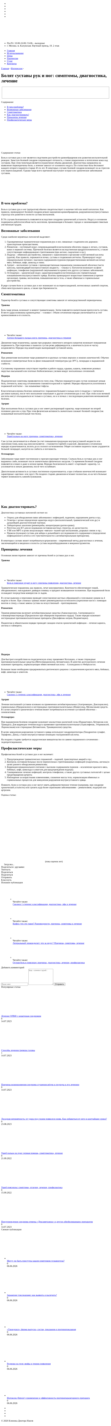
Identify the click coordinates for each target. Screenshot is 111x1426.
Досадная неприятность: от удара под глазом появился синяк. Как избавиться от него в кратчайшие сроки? (54, 1119)
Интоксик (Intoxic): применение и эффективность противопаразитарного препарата (48, 1398)
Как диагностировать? (18, 114)
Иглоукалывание (15, 53)
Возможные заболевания (19, 109)
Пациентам (12, 58)
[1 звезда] (23, 807)
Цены (10, 56)
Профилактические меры (19, 120)
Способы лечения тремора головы (18, 1050)
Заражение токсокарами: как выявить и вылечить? (32, 1295)
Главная (11, 50)
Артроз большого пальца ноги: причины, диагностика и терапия (39, 338)
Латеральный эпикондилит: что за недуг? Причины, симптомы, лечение (48, 943)
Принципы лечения (16, 117)
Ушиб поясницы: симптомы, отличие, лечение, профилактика (31, 1187)
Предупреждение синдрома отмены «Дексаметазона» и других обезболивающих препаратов (47, 1221)
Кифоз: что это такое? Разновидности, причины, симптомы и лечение (47, 923)
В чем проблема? (15, 107)
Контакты (12, 63)
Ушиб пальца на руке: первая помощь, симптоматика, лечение (32, 1153)
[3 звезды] (23, 829)
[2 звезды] (66, 807)
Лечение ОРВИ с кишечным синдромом (21, 1016)
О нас (10, 61)
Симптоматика (14, 112)
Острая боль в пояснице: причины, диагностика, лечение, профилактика (49, 962)
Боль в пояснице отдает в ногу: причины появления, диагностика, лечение (44, 583)
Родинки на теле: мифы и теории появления (29, 1363)
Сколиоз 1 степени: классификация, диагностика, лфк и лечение (39, 694)
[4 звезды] (66, 829)
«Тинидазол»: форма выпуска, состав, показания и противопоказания (41, 1329)
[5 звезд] (23, 851)
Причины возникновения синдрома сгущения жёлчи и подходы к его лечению (40, 1084)
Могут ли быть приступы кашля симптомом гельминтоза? (35, 1261)
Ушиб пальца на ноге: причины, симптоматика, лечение (35, 436)
